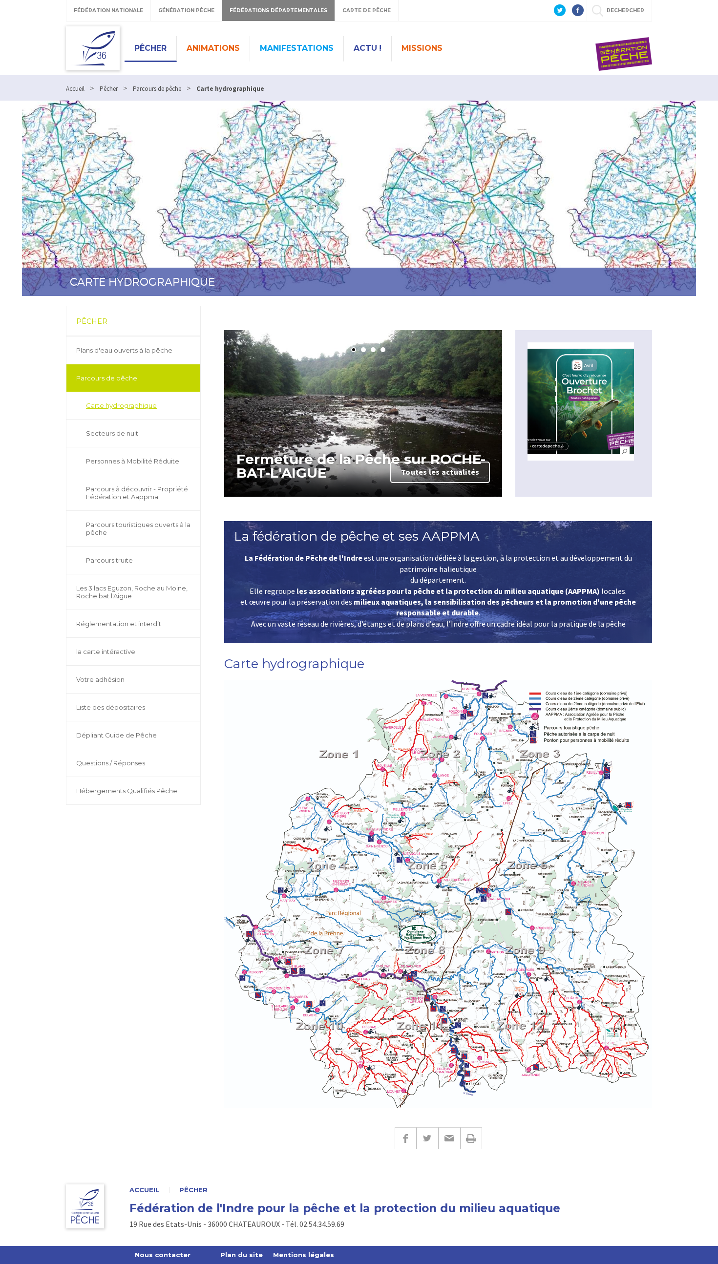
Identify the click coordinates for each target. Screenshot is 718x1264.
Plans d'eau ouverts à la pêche (124, 350)
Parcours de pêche (106, 378)
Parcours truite (109, 560)
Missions (422, 48)
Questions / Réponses (110, 763)
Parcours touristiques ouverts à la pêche (138, 528)
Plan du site (241, 1255)
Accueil (144, 1190)
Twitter (427, 1138)
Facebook (405, 1138)
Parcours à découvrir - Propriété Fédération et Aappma (137, 493)
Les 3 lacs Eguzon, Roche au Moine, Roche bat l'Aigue (132, 592)
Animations (213, 48)
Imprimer (471, 1138)
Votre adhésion (100, 679)
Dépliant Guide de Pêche (116, 735)
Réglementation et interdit (118, 624)
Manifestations (297, 48)
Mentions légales (303, 1255)
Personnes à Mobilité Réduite (132, 461)
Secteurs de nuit (112, 433)
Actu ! (367, 48)
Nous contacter (162, 1255)
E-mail (449, 1138)
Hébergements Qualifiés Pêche (126, 791)
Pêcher (150, 48)
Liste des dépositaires (110, 707)
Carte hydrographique (121, 405)
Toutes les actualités (440, 472)
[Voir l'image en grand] (581, 401)
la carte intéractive (105, 651)
